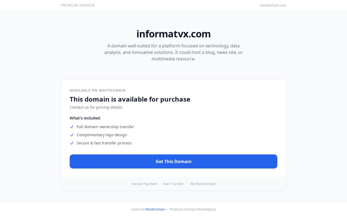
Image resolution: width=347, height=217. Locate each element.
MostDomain (155, 209)
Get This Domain (174, 161)
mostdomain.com (273, 5)
